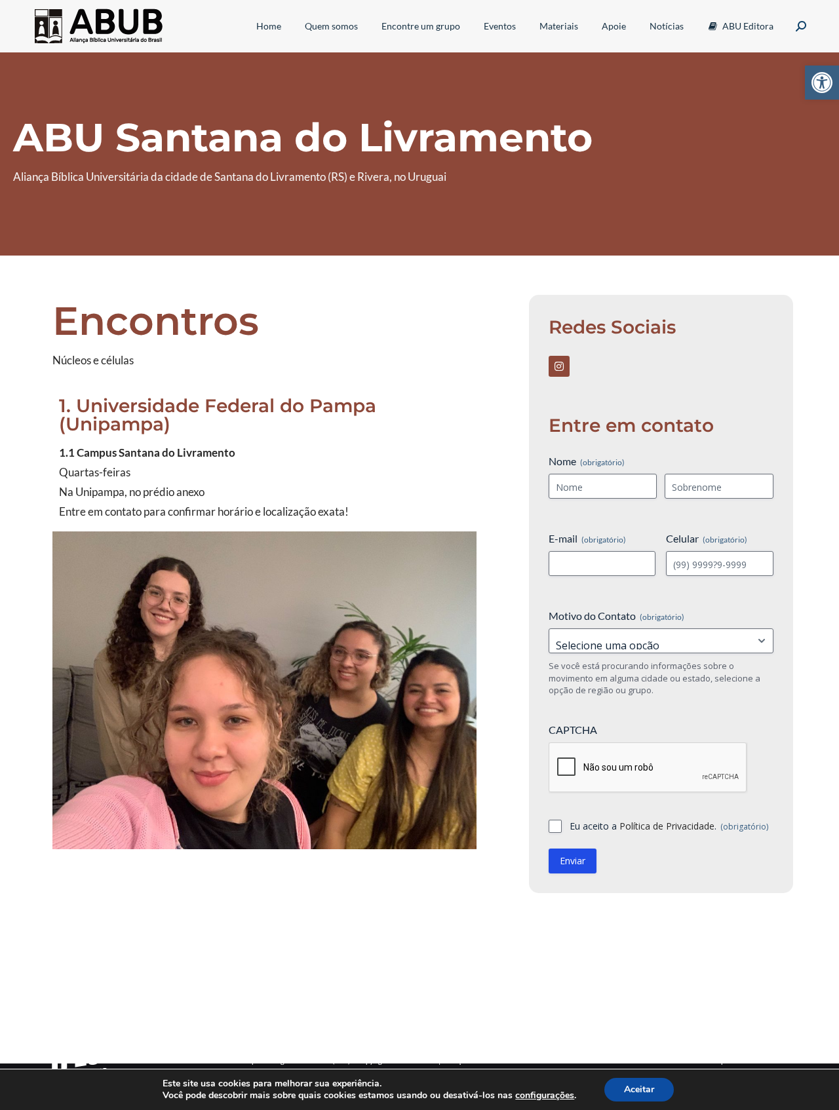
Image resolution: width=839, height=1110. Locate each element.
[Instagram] (559, 366)
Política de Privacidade (666, 826)
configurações (544, 1095)
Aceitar (639, 1089)
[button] (822, 83)
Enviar (572, 860)
